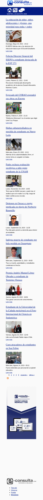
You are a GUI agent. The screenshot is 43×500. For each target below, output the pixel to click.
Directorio (14, 495)
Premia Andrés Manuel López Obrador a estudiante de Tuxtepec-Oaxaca (20, 276)
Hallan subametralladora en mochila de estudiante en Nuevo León (20, 131)
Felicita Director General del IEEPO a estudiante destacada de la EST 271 (21, 59)
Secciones (15, 10)
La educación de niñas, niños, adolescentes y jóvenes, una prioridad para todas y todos (20, 23)
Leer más (9, 51)
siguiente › (24, 375)
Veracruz (14, 490)
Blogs (25, 10)
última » (31, 375)
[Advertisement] (22, 455)
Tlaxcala (14, 488)
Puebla (13, 492)
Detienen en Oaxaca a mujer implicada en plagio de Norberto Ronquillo (21, 207)
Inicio (9, 10)
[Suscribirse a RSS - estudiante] (8, 378)
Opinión (21, 10)
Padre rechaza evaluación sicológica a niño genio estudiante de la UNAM (18, 168)
